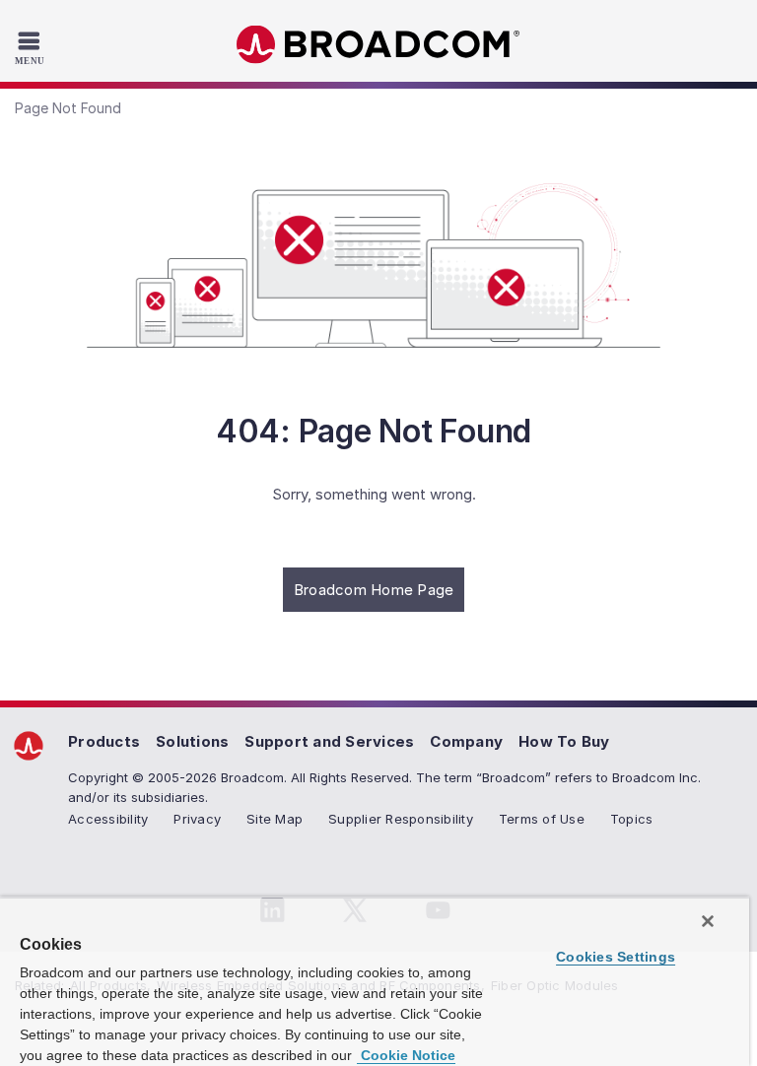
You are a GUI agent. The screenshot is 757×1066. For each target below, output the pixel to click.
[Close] (708, 921)
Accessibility (108, 819)
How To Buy (564, 741)
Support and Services (329, 741)
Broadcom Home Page (374, 589)
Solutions (192, 741)
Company (466, 741)
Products (104, 741)
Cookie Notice (406, 1055)
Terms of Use (542, 819)
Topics (632, 819)
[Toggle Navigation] (32, 47)
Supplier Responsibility (400, 819)
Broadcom (378, 45)
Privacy (197, 819)
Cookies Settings (615, 957)
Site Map (274, 819)
